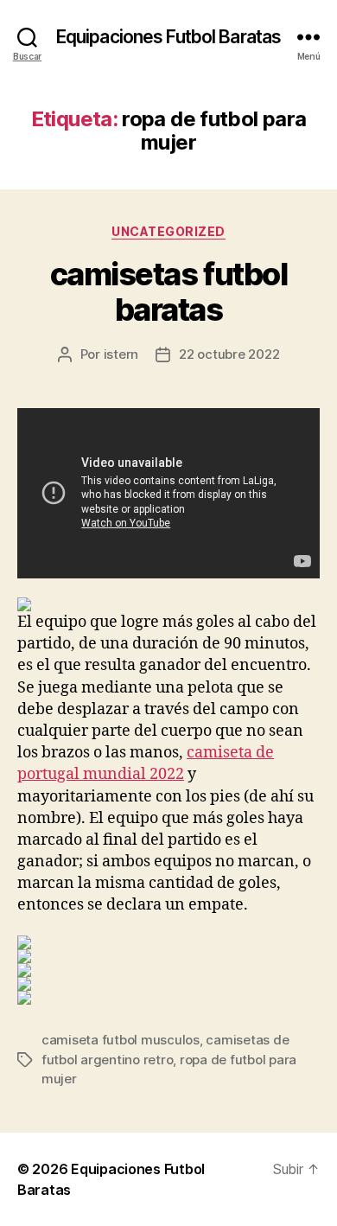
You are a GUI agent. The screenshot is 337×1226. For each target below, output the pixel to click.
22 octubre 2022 (229, 354)
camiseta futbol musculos (120, 1039)
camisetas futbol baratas (168, 292)
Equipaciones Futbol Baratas (168, 37)
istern (121, 354)
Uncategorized (168, 231)
